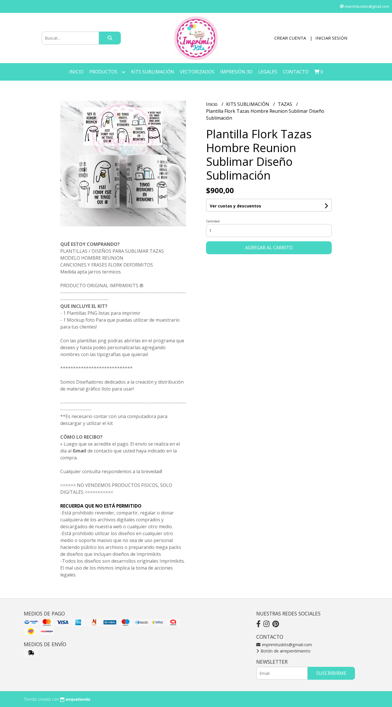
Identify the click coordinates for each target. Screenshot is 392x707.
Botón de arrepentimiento (285, 651)
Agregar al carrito (269, 247)
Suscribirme (331, 673)
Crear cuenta (290, 38)
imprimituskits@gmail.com (286, 644)
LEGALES (267, 72)
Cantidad (213, 221)
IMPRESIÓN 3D (236, 72)
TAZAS (285, 104)
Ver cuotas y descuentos (235, 206)
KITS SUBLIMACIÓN (152, 72)
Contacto (295, 72)
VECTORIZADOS (197, 72)
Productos (104, 72)
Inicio (76, 72)
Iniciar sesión (331, 38)
